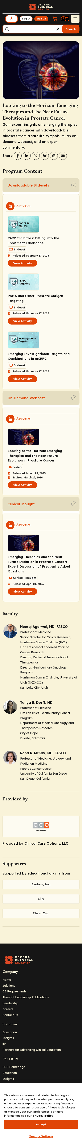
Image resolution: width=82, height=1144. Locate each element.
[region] (41, 1113)
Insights (8, 1038)
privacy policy (43, 1115)
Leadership (10, 1003)
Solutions (9, 985)
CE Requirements (14, 991)
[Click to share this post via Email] (63, 156)
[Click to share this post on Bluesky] (45, 156)
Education (10, 1032)
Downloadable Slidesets (28, 185)
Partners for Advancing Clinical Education (32, 1049)
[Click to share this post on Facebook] (18, 156)
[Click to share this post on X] (36, 156)
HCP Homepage (14, 1067)
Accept (41, 1124)
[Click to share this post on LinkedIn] (27, 156)
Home (7, 979)
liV (4, 1044)
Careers (8, 1009)
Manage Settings (41, 1136)
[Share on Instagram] (54, 156)
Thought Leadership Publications (26, 997)
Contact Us (10, 1015)
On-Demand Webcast (26, 398)
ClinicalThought (21, 504)
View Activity (22, 263)
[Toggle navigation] (75, 18)
